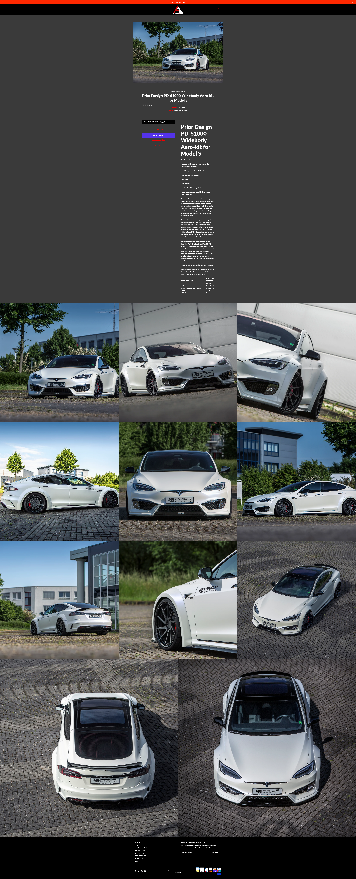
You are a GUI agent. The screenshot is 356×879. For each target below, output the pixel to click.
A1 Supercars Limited (180, 870)
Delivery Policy (140, 850)
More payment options (158, 140)
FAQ (136, 845)
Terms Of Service (141, 847)
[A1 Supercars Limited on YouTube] (145, 871)
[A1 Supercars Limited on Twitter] (138, 871)
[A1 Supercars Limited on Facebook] (135, 871)
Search (137, 842)
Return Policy (140, 853)
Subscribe (215, 852)
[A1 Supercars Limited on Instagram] (142, 871)
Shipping (171, 110)
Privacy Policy (140, 856)
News (137, 861)
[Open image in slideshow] (178, 52)
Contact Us (139, 858)
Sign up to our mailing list (193, 842)
